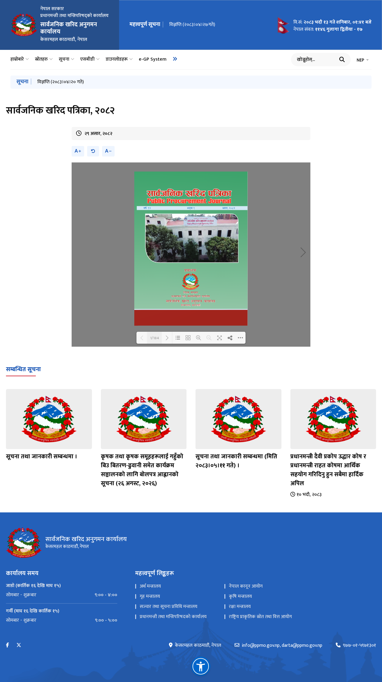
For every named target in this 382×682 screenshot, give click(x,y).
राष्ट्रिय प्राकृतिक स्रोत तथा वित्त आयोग (260, 617)
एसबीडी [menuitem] (87, 59)
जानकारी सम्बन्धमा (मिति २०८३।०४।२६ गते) (74, 82)
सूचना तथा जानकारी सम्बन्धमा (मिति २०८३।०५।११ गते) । (236, 461)
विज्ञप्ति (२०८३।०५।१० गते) (192, 25)
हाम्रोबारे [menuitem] (17, 59)
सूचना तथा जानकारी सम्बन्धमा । (41, 456)
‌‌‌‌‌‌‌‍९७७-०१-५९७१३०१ (359, 645)
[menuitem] (174, 58)
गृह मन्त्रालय (150, 596)
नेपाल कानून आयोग (246, 586)
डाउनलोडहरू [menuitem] (117, 59)
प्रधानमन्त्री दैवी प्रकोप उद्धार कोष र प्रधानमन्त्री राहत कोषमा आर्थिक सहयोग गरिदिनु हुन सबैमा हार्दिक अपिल (328, 470)
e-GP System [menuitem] (153, 59)
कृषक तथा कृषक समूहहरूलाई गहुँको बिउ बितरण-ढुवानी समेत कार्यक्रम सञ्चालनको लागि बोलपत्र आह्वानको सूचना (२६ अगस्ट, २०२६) (142, 470)
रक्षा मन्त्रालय (240, 607)
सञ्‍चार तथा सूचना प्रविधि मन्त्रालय (168, 607)
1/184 (154, 338)
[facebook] (7, 645)
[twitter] (18, 645)
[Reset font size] (93, 151)
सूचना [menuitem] (64, 59)
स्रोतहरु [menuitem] (41, 59)
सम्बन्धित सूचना (23, 369)
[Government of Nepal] (23, 24)
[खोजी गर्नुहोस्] (342, 59)
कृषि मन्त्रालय (240, 596)
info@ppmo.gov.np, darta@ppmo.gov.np (282, 645)
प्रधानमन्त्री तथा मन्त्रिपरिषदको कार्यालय (173, 617)
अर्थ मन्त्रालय (150, 586)
